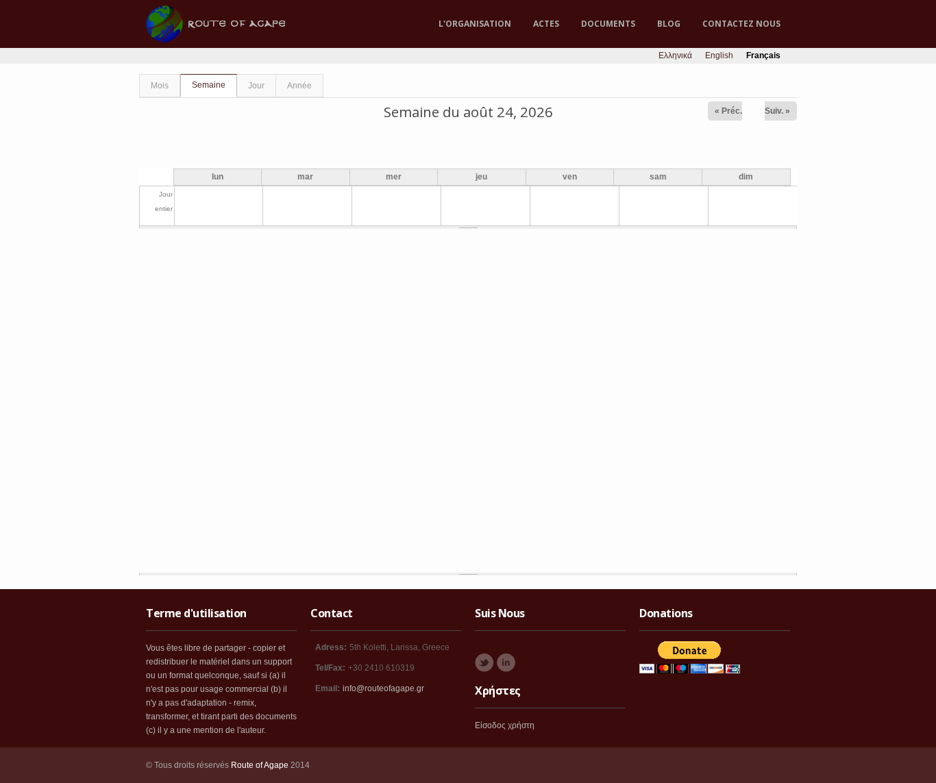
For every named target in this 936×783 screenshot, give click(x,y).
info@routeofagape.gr (383, 688)
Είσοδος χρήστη (504, 725)
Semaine (214, 85)
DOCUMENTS (608, 23)
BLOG (668, 23)
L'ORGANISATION (475, 23)
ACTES (546, 23)
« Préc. (728, 111)
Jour (256, 85)
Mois (160, 85)
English (719, 55)
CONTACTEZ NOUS (741, 23)
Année (299, 85)
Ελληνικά (675, 55)
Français (763, 55)
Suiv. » (777, 111)
